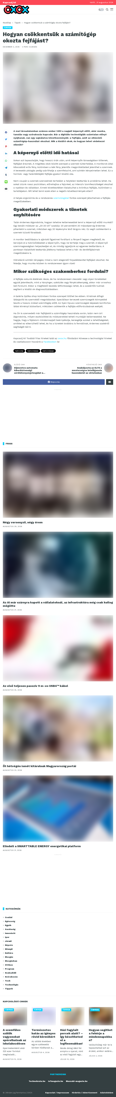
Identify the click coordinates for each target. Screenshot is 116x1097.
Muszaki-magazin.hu (76, 1081)
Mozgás (9, 957)
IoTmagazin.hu (55, 1081)
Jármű (8, 941)
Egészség (19, 351)
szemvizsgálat (61, 198)
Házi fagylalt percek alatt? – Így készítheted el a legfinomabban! (71, 1036)
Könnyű (9, 949)
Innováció (10, 933)
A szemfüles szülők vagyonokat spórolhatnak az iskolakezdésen (14, 1036)
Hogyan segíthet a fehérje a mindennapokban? (100, 1035)
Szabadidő (10, 973)
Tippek (17, 23)
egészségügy (33, 351)
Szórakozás (11, 977)
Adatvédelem (106, 1093)
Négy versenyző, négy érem (23, 522)
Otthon (9, 965)
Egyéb (8, 925)
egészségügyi (48, 351)
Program (9, 969)
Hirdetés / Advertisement (84, 1093)
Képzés (9, 945)
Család (8, 917)
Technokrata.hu (37, 1081)
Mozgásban (11, 961)
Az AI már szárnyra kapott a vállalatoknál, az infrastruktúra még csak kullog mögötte (58, 604)
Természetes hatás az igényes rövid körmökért (43, 1033)
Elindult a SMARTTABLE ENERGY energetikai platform (42, 846)
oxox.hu (62, 338)
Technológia (11, 985)
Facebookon (49, 341)
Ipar (7, 937)
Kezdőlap (7, 23)
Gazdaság (10, 929)
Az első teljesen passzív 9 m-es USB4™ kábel (35, 686)
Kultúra (9, 953)
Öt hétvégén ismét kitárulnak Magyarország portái (39, 766)
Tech (7, 981)
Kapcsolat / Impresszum (57, 1093)
